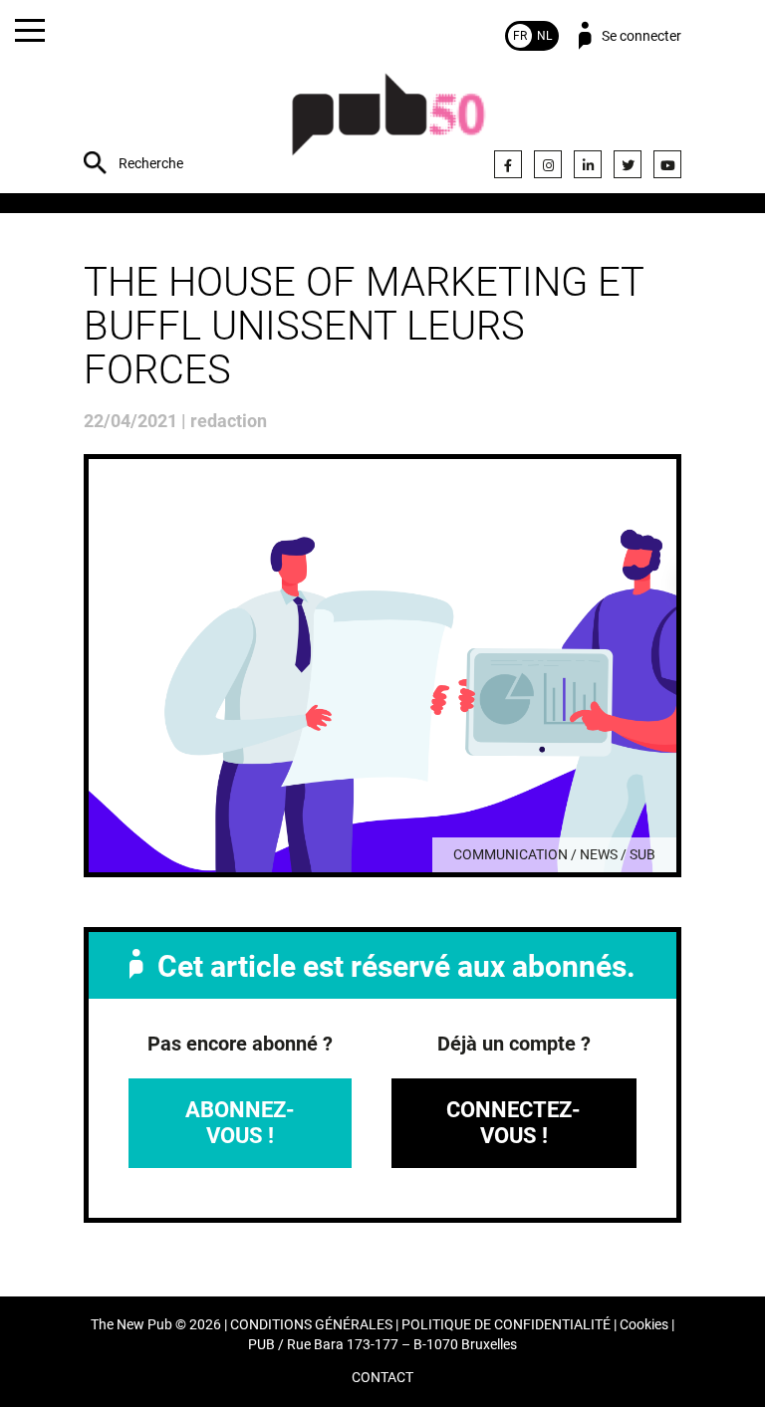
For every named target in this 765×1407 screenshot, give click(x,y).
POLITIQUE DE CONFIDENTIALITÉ (506, 1324)
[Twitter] (627, 164)
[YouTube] (667, 164)
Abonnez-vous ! (240, 1122)
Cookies (644, 1324)
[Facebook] (508, 164)
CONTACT (382, 1377)
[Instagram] (548, 164)
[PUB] (388, 125)
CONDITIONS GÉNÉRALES (311, 1324)
